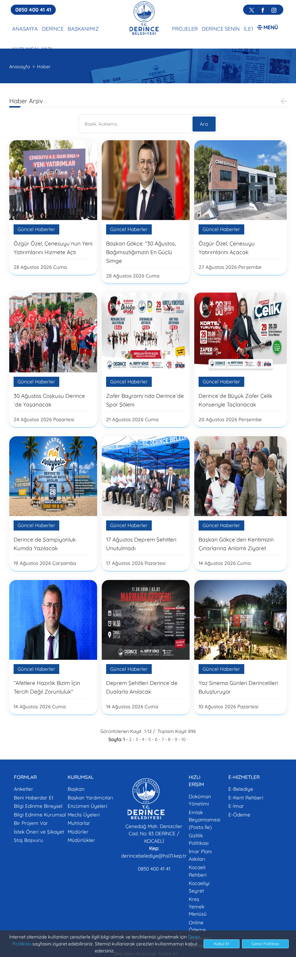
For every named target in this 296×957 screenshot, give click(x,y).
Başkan (76, 789)
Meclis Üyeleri (84, 815)
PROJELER (185, 28)
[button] (267, 27)
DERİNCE (53, 28)
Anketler (23, 789)
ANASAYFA (25, 28)
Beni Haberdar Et (33, 798)
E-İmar (236, 806)
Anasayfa (19, 66)
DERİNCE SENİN (221, 28)
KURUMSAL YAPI (32, 49)
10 (183, 739)
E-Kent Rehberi (245, 798)
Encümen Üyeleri (87, 806)
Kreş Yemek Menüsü (198, 906)
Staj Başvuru (28, 840)
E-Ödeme (239, 815)
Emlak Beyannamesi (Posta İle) (204, 819)
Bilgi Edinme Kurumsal (40, 815)
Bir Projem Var (31, 823)
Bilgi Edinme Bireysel (38, 806)
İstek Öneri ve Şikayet (39, 832)
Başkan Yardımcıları (90, 798)
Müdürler (78, 832)
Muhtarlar (79, 823)
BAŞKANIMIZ (83, 28)
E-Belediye (240, 789)
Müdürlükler (81, 840)
